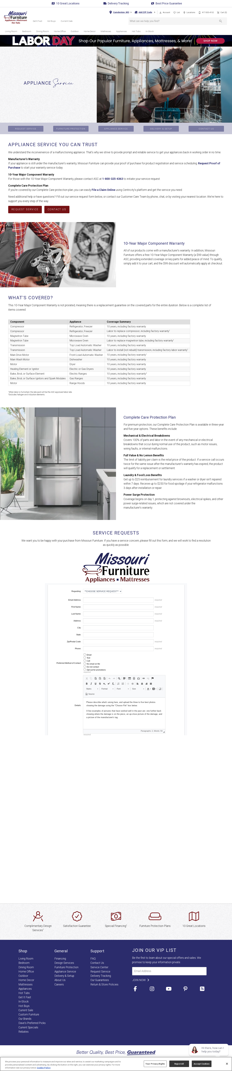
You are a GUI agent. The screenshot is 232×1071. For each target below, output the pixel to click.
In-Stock (150, 31)
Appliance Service (116, 129)
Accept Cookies (202, 1063)
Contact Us (206, 129)
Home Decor (90, 31)
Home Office (60, 31)
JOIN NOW (139, 980)
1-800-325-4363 (112, 178)
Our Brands (24, 1018)
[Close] (226, 1063)
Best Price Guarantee (169, 3)
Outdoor (75, 31)
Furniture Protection (70, 129)
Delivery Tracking (118, 3)
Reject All (179, 1063)
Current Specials (28, 1027)
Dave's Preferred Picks (32, 1023)
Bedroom (26, 31)
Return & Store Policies (104, 984)
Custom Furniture (28, 1014)
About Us (59, 980)
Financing (60, 958)
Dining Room (42, 31)
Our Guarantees (99, 980)
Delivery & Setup (161, 129)
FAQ (93, 958)
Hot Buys (51, 21)
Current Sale (66, 21)
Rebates (23, 1031)
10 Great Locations (68, 3)
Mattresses (106, 31)
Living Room (11, 31)
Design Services (64, 962)
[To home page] (15, 17)
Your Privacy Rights (155, 1063)
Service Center (99, 967)
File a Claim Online (103, 189)
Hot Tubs (136, 31)
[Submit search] (221, 21)
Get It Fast (37, 21)
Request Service (25, 129)
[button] (160, 13)
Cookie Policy (44, 1068)
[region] (116, 1064)
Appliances (121, 31)
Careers (59, 984)
